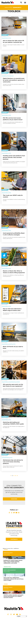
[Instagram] (11, 512)
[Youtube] (16, 512)
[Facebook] (9, 512)
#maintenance (12, 382)
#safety (10, 344)
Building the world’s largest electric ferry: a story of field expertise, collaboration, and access (13, 562)
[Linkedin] (18, 512)
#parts (18, 382)
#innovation (6, 552)
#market (4, 76)
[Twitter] (14, 512)
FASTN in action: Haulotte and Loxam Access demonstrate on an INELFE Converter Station (13, 596)
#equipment (5, 38)
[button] (21, 2)
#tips (9, 38)
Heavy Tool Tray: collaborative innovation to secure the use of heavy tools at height (13, 579)
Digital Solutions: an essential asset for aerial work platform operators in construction (14, 80)
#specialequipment (11, 570)
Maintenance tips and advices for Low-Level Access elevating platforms (13, 461)
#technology (10, 76)
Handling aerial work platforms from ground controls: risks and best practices (14, 157)
